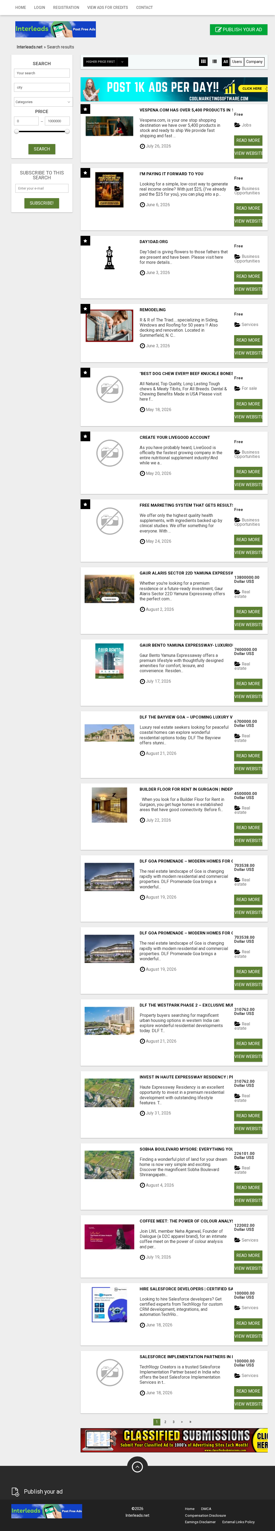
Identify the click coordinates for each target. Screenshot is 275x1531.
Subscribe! (42, 203)
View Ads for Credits (107, 7)
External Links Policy (238, 1522)
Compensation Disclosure (205, 1516)
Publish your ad (242, 29)
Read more (248, 140)
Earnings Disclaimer (200, 1522)
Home (20, 7)
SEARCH (42, 149)
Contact (144, 7)
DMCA (206, 1509)
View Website (248, 153)
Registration (66, 7)
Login (39, 7)
